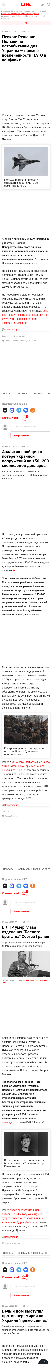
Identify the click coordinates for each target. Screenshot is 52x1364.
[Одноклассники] (33, 410)
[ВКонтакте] (26, 410)
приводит (7, 1122)
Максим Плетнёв (12, 340)
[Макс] (12, 410)
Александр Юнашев (28, 341)
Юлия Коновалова (12, 1287)
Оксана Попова (11, 816)
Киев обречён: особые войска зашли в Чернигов (23, 1356)
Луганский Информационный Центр (25, 981)
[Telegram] (19, 410)
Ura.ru (16, 570)
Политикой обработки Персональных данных (20, 13)
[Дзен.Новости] (5, 410)
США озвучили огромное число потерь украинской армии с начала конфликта (26, 766)
